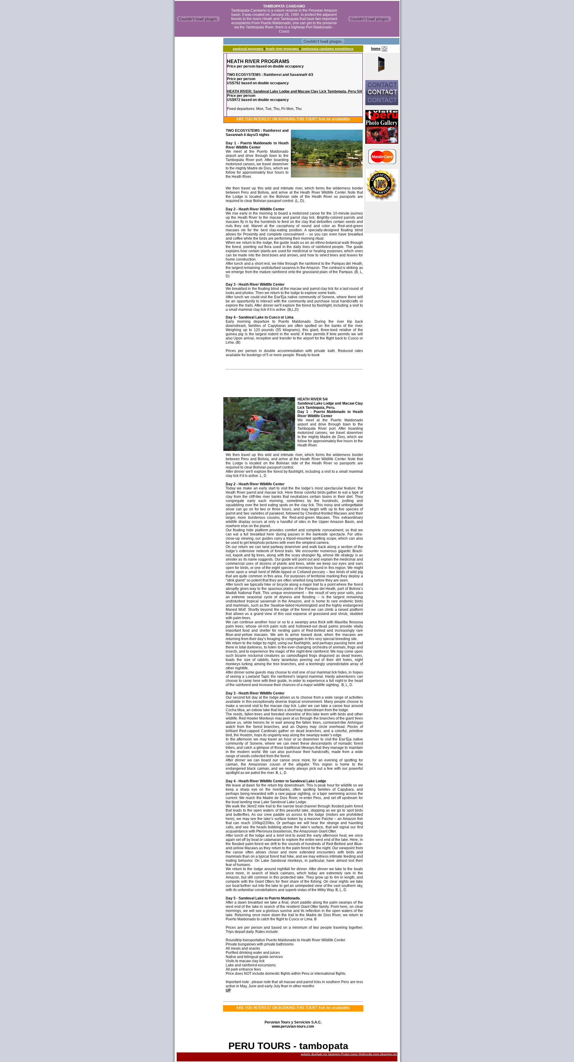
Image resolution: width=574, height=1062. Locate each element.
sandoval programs (248, 49)
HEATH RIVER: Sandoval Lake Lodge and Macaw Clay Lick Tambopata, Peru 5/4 (294, 91)
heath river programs (283, 49)
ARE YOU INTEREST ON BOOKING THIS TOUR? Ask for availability (293, 119)
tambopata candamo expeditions (326, 49)
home (376, 49)
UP (228, 990)
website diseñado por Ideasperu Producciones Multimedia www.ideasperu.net (349, 1054)
